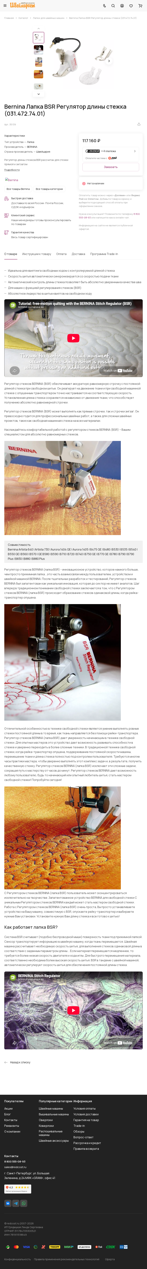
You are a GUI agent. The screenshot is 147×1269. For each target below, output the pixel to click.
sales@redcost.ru (15, 1167)
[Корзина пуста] (140, 5)
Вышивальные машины (54, 1114)
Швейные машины (51, 1108)
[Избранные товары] (131, 5)
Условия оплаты (85, 1108)
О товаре (10, 254)
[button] (38, 94)
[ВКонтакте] (7, 1203)
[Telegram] (15, 1203)
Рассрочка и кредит (87, 1143)
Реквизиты (11, 1126)
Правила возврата (86, 1149)
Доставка (78, 254)
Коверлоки (46, 1126)
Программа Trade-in (104, 254)
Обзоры (79, 1131)
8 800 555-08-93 (14, 1161)
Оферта (110, 1259)
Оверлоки (46, 1120)
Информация (83, 1101)
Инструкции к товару (36, 254)
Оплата (61, 254)
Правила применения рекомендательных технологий (66, 1259)
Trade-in (79, 1126)
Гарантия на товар (86, 1120)
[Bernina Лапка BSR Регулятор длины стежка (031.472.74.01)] (80, 61)
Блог (7, 1114)
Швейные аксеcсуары (54, 1141)
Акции (8, 1108)
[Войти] (122, 5)
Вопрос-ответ (84, 1137)
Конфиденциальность (17, 1259)
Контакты (10, 1120)
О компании (12, 1131)
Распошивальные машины (51, 1133)
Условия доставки (86, 1114)
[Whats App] (23, 1203)
